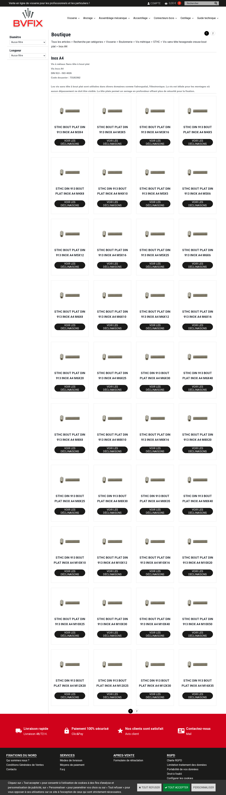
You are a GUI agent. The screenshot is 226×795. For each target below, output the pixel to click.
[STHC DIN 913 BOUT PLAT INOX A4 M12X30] (155, 675)
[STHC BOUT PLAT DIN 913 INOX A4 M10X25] (69, 614)
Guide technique (206, 18)
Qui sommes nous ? (17, 760)
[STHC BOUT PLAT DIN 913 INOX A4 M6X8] (69, 306)
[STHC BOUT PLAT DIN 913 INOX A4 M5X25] (155, 245)
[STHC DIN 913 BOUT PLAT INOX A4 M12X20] (69, 675)
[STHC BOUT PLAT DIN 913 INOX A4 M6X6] (197, 245)
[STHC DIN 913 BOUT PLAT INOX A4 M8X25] (69, 491)
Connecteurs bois (164, 18)
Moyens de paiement (72, 764)
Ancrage (88, 18)
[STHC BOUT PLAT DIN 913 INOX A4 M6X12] (155, 306)
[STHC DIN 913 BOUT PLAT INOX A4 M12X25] (112, 675)
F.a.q (62, 769)
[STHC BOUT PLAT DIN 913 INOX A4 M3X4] (69, 122)
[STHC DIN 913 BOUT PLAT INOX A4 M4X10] (112, 183)
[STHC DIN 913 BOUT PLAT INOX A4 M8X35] (155, 491)
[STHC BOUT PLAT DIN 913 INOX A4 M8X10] (112, 429)
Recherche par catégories (88, 41)
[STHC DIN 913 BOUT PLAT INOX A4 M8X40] (197, 491)
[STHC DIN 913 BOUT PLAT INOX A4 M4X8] (69, 183)
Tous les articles (60, 41)
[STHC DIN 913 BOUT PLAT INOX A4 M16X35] (197, 675)
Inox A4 (63, 46)
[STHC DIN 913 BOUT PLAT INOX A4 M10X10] (69, 552)
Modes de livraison (71, 760)
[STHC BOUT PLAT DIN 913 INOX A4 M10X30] (112, 614)
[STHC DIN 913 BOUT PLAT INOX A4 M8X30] (112, 491)
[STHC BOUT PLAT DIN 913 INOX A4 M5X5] (155, 183)
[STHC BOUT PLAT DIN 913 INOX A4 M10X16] (155, 552)
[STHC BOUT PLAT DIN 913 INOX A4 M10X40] (155, 614)
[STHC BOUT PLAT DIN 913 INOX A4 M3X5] (112, 122)
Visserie (72, 18)
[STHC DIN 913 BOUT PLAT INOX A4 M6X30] (155, 368)
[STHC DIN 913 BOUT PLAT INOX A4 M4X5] (197, 122)
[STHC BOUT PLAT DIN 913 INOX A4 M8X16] (155, 429)
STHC (156, 41)
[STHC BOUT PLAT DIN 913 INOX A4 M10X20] (197, 552)
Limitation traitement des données (187, 764)
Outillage (186, 18)
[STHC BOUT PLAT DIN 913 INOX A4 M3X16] (155, 122)
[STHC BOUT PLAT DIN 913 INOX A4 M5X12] (69, 245)
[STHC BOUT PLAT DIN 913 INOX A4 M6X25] (112, 368)
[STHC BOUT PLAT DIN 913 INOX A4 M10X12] (112, 552)
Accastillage (140, 18)
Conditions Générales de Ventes (25, 764)
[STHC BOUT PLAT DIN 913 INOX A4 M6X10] (112, 306)
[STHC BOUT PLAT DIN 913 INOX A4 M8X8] (69, 429)
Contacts (11, 769)
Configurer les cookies (180, 778)
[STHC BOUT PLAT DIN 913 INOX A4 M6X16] (197, 306)
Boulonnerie (126, 41)
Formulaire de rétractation (128, 760)
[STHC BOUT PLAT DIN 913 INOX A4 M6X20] (69, 368)
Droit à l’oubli (174, 773)
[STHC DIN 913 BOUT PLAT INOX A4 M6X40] (197, 368)
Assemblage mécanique (113, 18)
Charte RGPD (174, 760)
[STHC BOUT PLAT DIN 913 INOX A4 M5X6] (197, 183)
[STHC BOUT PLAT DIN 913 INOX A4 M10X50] (197, 614)
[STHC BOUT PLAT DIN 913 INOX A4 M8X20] (197, 429)
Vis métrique (143, 41)
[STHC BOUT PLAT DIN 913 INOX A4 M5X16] (112, 245)
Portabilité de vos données (182, 769)
